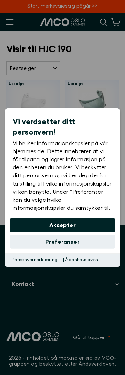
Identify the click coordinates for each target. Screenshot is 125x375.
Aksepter (62, 225)
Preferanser (62, 242)
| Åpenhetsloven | (82, 260)
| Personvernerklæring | (35, 260)
